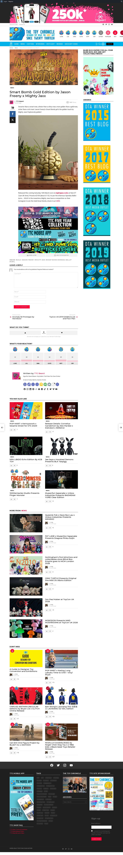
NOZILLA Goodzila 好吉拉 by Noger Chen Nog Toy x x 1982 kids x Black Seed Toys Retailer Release (60, 746)
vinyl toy (40, 823)
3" (38, 777)
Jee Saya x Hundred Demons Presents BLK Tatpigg (59, 460)
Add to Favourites (62, 255)
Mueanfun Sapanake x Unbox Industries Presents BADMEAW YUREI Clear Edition (60, 495)
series (53, 810)
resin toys (46, 810)
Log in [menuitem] (5, 1)
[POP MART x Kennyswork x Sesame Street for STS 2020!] (26, 410)
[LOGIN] (103, 44)
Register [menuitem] (11, 1)
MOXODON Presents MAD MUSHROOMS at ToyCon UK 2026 (61, 621)
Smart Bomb (52, 260)
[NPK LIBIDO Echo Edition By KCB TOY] (26, 446)
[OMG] (16, 688)
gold (19, 260)
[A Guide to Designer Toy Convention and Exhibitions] (26, 658)
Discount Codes (14, 24)
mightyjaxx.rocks (62, 193)
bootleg (57, 777)
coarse (39, 780)
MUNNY (40, 804)
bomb (13, 260)
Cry (94, 36)
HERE (58, 201)
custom (46, 780)
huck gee (52, 794)
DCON (40, 783)
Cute (81, 36)
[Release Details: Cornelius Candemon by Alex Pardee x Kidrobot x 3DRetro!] (61, 410)
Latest (101, 36)
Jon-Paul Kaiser (42, 796)
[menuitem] (1, 1)
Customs (30, 44)
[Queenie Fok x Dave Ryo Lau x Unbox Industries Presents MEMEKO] (26, 523)
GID (46, 791)
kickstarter (41, 799)
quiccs (55, 807)
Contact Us (22, 24)
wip (47, 823)
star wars (40, 815)
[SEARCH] (100, 44)
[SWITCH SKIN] (96, 44)
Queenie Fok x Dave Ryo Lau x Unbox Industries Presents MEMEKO (60, 517)
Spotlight (50, 44)
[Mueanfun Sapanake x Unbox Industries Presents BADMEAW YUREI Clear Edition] (61, 479)
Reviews (60, 44)
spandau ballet (64, 260)
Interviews (40, 44)
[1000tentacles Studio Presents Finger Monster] (26, 479)
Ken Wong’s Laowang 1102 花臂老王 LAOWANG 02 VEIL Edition (61, 707)
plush (39, 807)
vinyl (13, 262)
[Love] (12, 471)
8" (42, 777)
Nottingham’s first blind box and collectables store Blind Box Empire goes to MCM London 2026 (61, 560)
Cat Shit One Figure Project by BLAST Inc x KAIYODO (24, 744)
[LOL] (16, 471)
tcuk (47, 815)
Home (16, 44)
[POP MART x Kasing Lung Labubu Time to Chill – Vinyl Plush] (61, 659)
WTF (87, 36)
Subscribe (96, 839)
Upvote (25, 333)
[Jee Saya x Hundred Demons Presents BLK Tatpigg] (61, 446)
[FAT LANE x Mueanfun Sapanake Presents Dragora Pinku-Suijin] (26, 544)
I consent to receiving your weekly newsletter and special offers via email (100, 832)
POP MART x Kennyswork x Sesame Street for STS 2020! (23, 425)
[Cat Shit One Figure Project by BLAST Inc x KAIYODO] (26, 732)
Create (110, 44)
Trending (48, 688)
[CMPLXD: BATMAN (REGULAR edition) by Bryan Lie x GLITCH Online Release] (26, 695)
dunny (40, 788)
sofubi (47, 812)
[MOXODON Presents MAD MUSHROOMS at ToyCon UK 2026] (26, 628)
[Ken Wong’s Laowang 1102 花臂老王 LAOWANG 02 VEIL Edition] (61, 695)
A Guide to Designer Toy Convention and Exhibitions (23, 670)
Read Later (32, 255)
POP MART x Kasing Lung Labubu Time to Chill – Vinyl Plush (59, 672)
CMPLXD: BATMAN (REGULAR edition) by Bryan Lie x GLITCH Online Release (25, 708)
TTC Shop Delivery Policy (17, 831)
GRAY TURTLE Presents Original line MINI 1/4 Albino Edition (60, 579)
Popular (108, 36)
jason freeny (28, 260)
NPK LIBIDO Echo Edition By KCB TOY (26, 460)
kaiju (55, 796)
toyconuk (40, 818)
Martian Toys (41, 802)
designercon (48, 783)
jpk (50, 796)
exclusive (53, 788)
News (23, 44)
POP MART (47, 807)
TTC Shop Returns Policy (17, 833)
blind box (49, 777)
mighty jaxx (40, 260)
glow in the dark (42, 794)
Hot (115, 36)
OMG (74, 36)
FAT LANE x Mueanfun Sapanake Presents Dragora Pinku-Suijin (61, 537)
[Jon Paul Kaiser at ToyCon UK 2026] (26, 607)
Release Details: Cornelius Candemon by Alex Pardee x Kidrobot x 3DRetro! (59, 426)
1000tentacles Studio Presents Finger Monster (24, 494)
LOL (68, 36)
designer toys (51, 786)
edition (46, 788)
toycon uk (54, 815)
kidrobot (49, 799)
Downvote (62, 333)
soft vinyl (40, 812)
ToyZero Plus (49, 818)
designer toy (41, 786)
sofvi (53, 812)
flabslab (40, 791)
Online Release (49, 804)
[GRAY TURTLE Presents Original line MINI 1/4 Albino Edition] (26, 586)
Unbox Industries (42, 821)
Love (61, 36)
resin (39, 810)
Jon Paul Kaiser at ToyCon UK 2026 (59, 600)
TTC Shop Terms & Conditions (18, 829)
